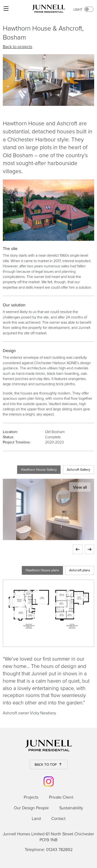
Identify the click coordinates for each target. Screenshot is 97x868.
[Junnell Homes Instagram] (49, 781)
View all (80, 487)
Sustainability (71, 807)
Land (36, 818)
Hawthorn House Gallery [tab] (39, 469)
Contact (58, 818)
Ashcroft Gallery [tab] (78, 469)
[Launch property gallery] (48, 509)
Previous (77, 549)
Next (89, 549)
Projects (31, 797)
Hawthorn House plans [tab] (42, 570)
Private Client (61, 797)
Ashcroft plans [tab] (79, 570)
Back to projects (17, 46)
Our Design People (31, 807)
